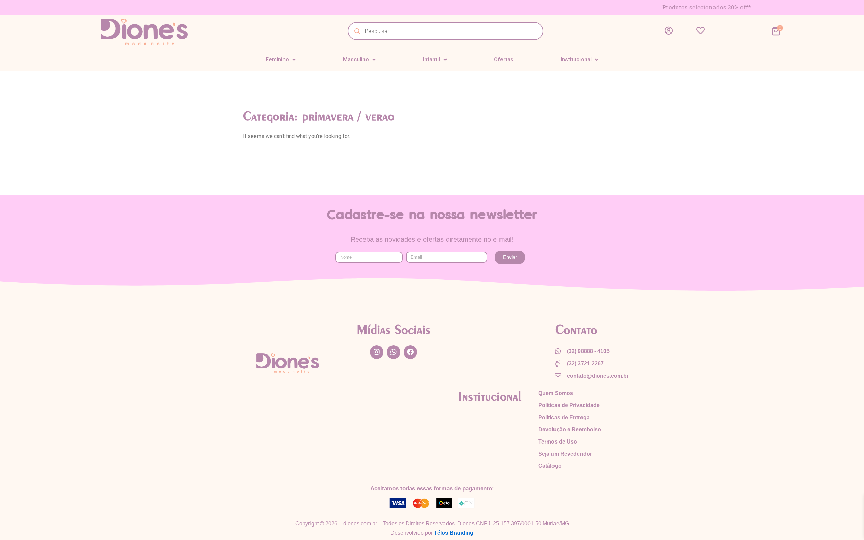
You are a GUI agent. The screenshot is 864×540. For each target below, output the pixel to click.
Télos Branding (454, 533)
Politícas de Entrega (564, 417)
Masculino (356, 59)
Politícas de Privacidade (569, 405)
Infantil (431, 59)
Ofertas (503, 59)
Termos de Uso (557, 442)
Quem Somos (555, 393)
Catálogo (550, 466)
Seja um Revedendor (565, 454)
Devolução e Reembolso (569, 429)
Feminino (277, 59)
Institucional (576, 59)
